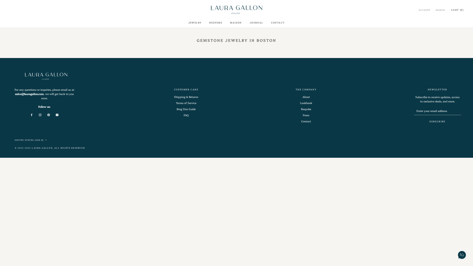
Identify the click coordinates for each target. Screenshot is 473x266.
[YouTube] (57, 114)
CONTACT (278, 22)
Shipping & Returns (186, 97)
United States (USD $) (29, 140)
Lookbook (306, 103)
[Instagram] (40, 114)
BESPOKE (215, 22)
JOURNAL (256, 22)
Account (425, 10)
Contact (306, 121)
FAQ (186, 115)
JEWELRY (195, 22)
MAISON (236, 22)
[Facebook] (31, 114)
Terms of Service (186, 103)
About (306, 97)
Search (440, 10)
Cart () (457, 9)
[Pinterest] (48, 114)
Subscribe (437, 121)
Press (306, 115)
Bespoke (306, 109)
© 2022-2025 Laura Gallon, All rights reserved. (50, 148)
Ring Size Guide (186, 109)
